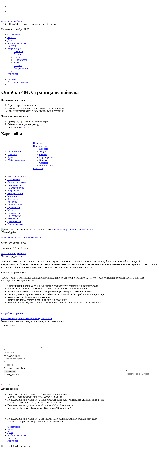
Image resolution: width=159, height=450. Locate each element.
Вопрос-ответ (21, 68)
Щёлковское (13, 207)
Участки (11, 37)
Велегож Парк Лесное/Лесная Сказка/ (73, 229)
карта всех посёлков (12, 21)
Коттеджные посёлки (18, 82)
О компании (13, 34)
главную (24, 127)
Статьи (17, 57)
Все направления (16, 176)
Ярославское (14, 216)
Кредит (17, 62)
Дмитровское (14, 221)
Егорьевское (13, 190)
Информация (14, 48)
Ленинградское (15, 224)
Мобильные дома (16, 43)
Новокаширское (15, 188)
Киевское (12, 202)
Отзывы (18, 65)
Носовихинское (15, 204)
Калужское (13, 199)
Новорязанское (15, 193)
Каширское (13, 196)
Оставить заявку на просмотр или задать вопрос (26, 318)
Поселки (12, 45)
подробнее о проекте (12, 313)
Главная (11, 79)
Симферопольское (17, 182)
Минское (12, 210)
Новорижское (14, 185)
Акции (17, 54)
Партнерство (20, 59)
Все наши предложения (13, 253)
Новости (18, 51)
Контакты (12, 73)
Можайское (13, 179)
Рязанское (12, 218)
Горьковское (13, 213)
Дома (10, 40)
